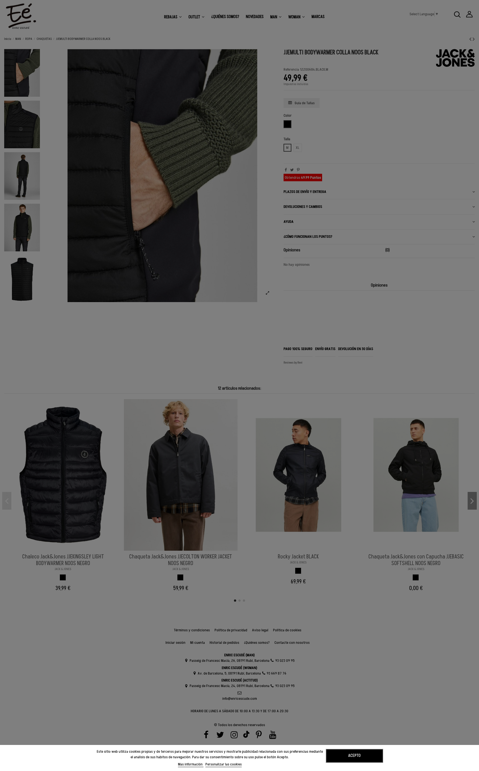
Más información (190, 764)
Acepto (354, 755)
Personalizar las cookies (223, 764)
